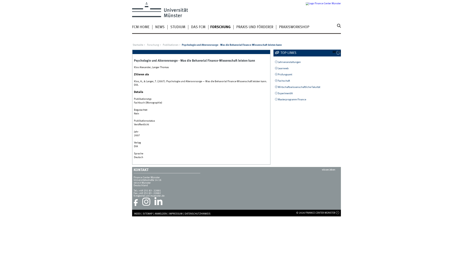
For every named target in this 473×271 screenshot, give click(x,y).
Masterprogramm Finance (292, 99)
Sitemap (148, 214)
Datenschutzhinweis (197, 214)
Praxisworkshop (294, 27)
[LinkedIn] (158, 202)
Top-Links (288, 53)
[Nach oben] (337, 213)
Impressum (176, 214)
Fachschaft (284, 81)
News (160, 27)
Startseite (138, 45)
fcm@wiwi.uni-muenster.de (149, 196)
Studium (177, 27)
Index (137, 214)
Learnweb (283, 68)
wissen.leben (328, 169)
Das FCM (198, 27)
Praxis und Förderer (254, 27)
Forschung (220, 27)
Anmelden (161, 214)
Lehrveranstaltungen (289, 62)
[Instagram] (146, 202)
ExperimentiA (285, 93)
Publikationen (170, 45)
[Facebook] (136, 202)
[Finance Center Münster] (323, 9)
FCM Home (140, 27)
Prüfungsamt (285, 74)
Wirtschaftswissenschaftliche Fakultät (299, 87)
